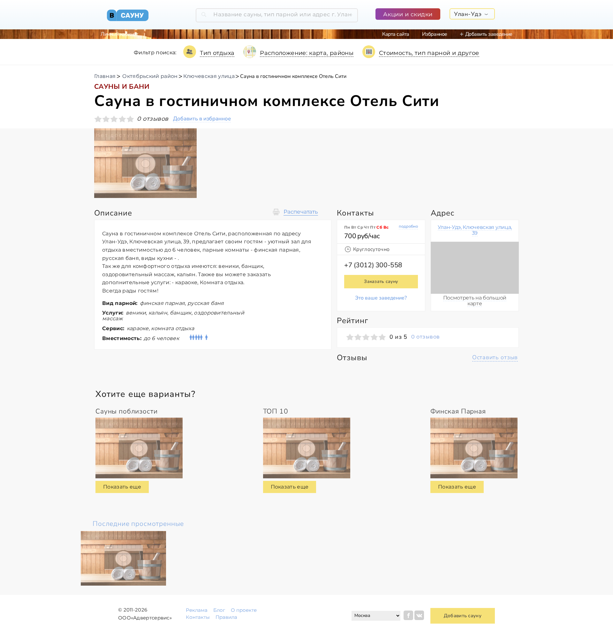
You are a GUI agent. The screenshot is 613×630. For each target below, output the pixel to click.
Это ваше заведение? (381, 298)
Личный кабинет (119, 34)
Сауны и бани (121, 86)
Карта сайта (395, 34)
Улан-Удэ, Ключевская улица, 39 (475, 230)
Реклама (197, 610)
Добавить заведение (488, 34)
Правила (226, 617)
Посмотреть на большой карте (474, 301)
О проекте (244, 610)
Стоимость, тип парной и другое (429, 53)
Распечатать (301, 212)
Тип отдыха (217, 53)
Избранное (434, 34)
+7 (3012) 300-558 (373, 265)
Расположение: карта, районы (306, 53)
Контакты (198, 617)
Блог (219, 610)
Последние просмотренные (138, 523)
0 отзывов (425, 337)
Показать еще (122, 487)
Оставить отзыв (495, 357)
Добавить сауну (462, 615)
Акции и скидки (408, 14)
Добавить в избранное (202, 119)
